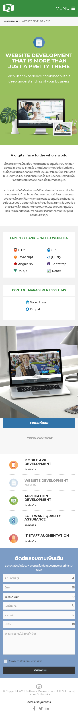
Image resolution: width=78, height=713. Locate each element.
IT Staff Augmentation (46, 536)
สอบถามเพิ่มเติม (39, 423)
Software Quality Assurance (42, 518)
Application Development (37, 498)
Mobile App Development (37, 462)
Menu (62, 8)
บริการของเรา (11, 21)
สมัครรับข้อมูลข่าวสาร (39, 702)
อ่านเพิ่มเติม (30, 469)
